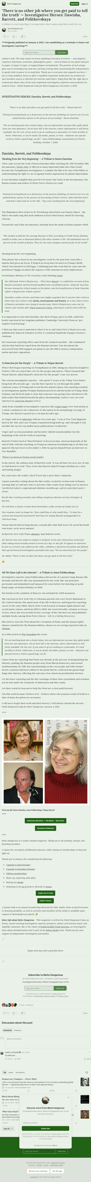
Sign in (85, 4)
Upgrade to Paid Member (18, 864)
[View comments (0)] (28, 1090)
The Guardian (29, 634)
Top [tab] (4, 1072)
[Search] (86, 1072)
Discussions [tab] (20, 1072)
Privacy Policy (56, 1134)
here (33, 266)
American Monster (24, 400)
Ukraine (6, 628)
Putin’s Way (22, 167)
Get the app (57, 1171)
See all (7, 1128)
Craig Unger (61, 406)
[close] (68, 1097)
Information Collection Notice (57, 1136)
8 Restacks (29, 1005)
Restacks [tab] (17, 1030)
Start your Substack (39, 1171)
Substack (33, 1177)
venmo (48, 886)
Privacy (39, 1165)
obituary (35, 534)
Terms (46, 1165)
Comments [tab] (7, 1030)
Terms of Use (27, 1136)
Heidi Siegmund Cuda (15, 29)
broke (18, 269)
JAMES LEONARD (12, 1052)
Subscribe (74, 4)
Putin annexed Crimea (41, 307)
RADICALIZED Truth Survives (55, 926)
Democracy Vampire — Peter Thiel (19, 1079)
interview (27, 419)
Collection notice (56, 1165)
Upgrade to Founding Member (20, 869)
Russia (55, 281)
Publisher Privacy (58, 1163)
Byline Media (52, 930)
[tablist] (12, 1030)
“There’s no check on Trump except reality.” (23, 457)
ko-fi (24, 886)
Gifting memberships (16, 873)
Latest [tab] (10, 1072)
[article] (45, 1085)
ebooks (20, 882)
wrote (59, 275)
